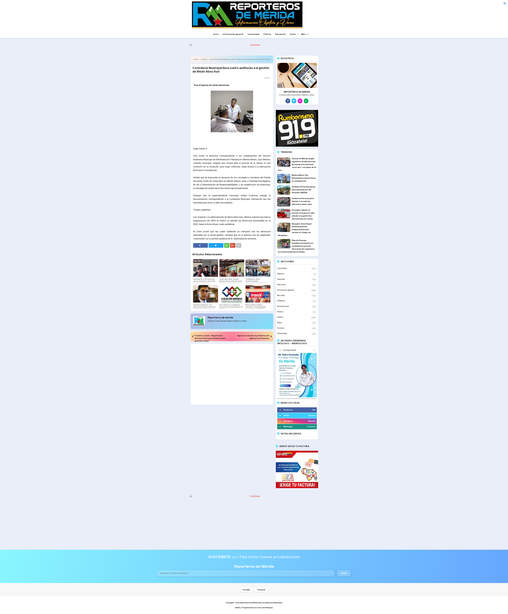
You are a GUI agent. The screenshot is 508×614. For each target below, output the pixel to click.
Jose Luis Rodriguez (265, 607)
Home (195, 59)
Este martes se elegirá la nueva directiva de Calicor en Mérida (231, 307)
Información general (285, 290)
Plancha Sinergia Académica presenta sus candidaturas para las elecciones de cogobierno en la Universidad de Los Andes (296, 246)
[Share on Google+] (232, 245)
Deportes (281, 279)
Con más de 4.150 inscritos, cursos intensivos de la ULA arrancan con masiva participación (204, 282)
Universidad (282, 333)
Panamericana (283, 306)
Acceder (246, 590)
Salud (279, 322)
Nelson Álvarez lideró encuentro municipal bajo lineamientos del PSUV (256, 307)
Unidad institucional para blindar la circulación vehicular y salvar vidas (303, 201)
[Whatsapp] (306, 100)
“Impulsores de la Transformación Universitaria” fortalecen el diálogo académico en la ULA (257, 282)
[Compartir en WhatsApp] (226, 245)
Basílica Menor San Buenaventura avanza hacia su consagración (304, 178)
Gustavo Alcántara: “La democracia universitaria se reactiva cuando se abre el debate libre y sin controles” (204, 308)
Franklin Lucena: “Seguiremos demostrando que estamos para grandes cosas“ (210, 338)
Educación (281, 284)
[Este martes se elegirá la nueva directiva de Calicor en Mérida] (231, 294)
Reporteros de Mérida (248, 603)
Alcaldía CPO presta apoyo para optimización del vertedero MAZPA (303, 190)
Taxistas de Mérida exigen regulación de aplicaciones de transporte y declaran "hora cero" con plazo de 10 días (297, 164)
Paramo (280, 312)
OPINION (281, 301)
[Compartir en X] (216, 245)
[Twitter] (294, 100)
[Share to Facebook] (200, 245)
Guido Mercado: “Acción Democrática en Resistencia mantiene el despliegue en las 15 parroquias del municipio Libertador (230, 283)
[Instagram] (300, 100)
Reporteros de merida (220, 317)
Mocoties (281, 295)
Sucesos (280, 328)
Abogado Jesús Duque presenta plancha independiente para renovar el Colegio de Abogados (295, 229)
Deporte (280, 274)
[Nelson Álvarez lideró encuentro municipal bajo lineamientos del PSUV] (258, 294)
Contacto (261, 590)
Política (204, 59)
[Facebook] (287, 100)
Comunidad (282, 268)
